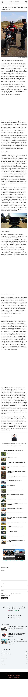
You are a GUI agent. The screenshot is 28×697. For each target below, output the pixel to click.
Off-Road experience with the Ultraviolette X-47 (15, 508)
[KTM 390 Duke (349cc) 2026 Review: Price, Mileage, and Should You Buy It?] (3, 477)
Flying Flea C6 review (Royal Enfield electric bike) (15, 494)
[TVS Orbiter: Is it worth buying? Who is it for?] (3, 514)
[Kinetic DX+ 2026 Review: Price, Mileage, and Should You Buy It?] (3, 468)
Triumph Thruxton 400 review (12, 531)
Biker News (3, 664)
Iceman (3, 9)
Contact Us (18, 675)
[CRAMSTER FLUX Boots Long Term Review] (3, 482)
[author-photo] (14, 437)
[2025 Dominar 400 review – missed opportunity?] (3, 537)
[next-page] (14, 545)
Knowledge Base (11, 675)
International (3, 655)
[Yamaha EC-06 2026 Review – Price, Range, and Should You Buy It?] (3, 500)
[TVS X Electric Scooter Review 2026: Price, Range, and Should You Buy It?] (3, 473)
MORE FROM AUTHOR (19, 450)
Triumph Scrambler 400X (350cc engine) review (15, 489)
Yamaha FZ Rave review (11, 485)
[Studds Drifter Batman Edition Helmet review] (3, 528)
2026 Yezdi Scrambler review (12, 457)
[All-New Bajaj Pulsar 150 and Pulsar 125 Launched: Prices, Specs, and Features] (4, 628)
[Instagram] (11, 618)
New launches (4, 657)
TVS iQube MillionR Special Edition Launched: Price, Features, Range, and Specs (17, 641)
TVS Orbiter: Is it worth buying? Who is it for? (15, 512)
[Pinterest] (14, 618)
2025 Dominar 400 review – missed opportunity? (15, 535)
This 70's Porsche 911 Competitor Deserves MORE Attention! (8, 551)
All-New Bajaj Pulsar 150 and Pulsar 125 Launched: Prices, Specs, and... (17, 627)
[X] (15, 446)
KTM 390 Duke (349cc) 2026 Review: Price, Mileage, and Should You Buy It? (16, 476)
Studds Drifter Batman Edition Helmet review (15, 526)
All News (6, 673)
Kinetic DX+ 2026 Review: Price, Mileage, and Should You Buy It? (17, 467)
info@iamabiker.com (16, 615)
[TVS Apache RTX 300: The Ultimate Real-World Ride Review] (3, 463)
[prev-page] (13, 545)
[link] (5, 551)
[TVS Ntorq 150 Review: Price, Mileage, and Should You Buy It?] (3, 523)
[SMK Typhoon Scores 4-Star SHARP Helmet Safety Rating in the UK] (4, 635)
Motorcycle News (4, 651)
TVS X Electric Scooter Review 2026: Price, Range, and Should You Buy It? (16, 472)
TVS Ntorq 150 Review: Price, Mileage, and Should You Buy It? (16, 522)
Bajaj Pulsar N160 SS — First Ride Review (14, 453)
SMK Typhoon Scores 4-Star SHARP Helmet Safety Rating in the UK (17, 634)
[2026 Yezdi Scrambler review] (3, 459)
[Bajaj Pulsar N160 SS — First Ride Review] (3, 454)
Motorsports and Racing (6, 653)
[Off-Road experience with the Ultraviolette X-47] (3, 509)
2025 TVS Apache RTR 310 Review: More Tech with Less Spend (16, 541)
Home (2, 4)
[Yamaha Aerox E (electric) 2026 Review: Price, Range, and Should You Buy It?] (3, 505)
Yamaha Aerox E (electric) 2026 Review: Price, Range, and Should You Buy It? (17, 504)
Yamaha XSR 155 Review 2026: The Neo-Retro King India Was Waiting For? (17, 518)
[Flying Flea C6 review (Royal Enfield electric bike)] (3, 496)
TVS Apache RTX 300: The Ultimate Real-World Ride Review (16, 463)
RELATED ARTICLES (9, 450)
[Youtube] (19, 618)
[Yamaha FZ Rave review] (3, 486)
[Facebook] (13, 446)
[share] (13, 550)
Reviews (5, 4)
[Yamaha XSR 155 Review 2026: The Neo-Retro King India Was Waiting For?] (3, 519)
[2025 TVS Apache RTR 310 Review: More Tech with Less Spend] (3, 542)
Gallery (2, 659)
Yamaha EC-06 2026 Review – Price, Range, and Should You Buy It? (16, 499)
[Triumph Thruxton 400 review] (3, 532)
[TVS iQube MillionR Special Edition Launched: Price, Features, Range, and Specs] (4, 641)
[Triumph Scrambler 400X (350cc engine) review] (3, 491)
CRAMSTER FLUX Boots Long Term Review (14, 480)
